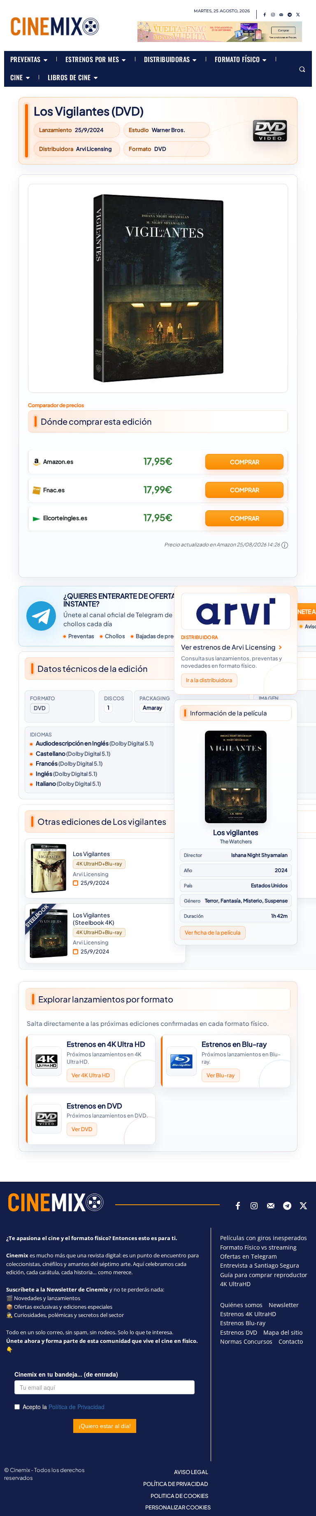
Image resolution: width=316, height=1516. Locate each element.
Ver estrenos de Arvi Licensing (228, 647)
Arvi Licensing (94, 149)
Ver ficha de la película (213, 932)
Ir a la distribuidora (209, 680)
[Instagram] (273, 15)
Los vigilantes (235, 832)
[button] (302, 69)
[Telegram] (290, 15)
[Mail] (281, 15)
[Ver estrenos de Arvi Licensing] (235, 611)
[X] (298, 15)
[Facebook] (265, 15)
